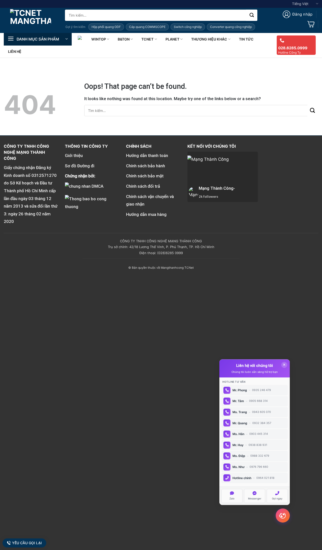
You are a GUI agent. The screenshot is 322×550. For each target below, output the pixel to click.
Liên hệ (14, 51)
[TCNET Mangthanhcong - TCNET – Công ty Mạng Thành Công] (30, 20)
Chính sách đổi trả (143, 186)
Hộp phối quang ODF (106, 27)
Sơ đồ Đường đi (79, 165)
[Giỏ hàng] (310, 24)
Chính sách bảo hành (145, 165)
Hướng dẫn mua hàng (146, 214)
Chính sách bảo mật (145, 175)
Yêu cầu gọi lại (26, 543)
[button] (297, 14)
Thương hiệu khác (209, 39)
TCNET (147, 39)
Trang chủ (80, 39)
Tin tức (246, 39)
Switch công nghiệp (188, 27)
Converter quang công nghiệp (231, 27)
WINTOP (98, 39)
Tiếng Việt (300, 4)
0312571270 (44, 175)
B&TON (124, 39)
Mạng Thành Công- (217, 188)
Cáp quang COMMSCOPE (147, 27)
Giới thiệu (74, 155)
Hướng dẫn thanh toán (147, 155)
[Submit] (251, 15)
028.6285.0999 (292, 48)
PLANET (172, 39)
